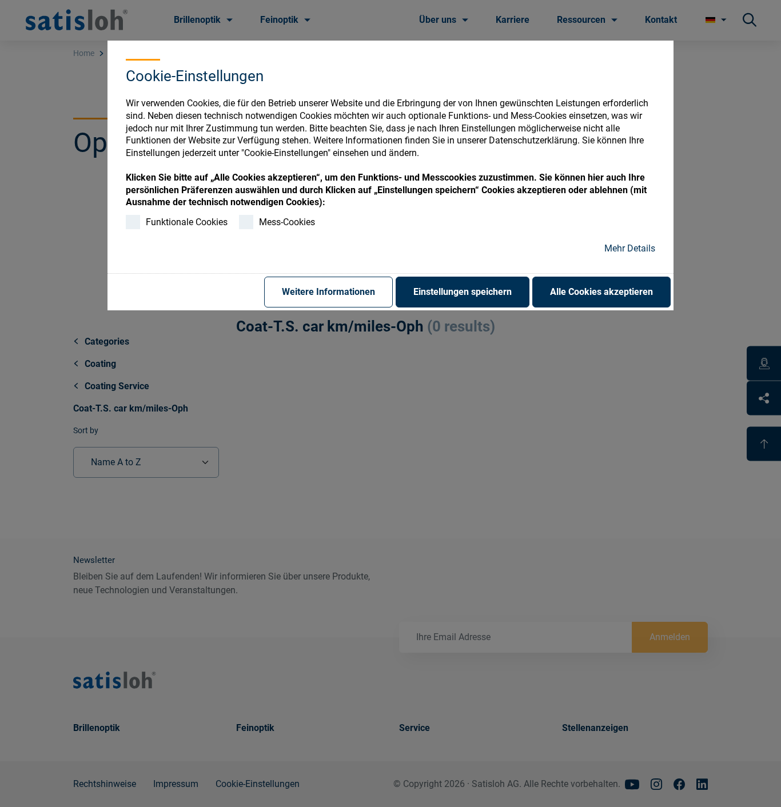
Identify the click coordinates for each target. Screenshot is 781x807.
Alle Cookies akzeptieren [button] (601, 291)
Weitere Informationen (328, 291)
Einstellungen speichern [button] (462, 291)
